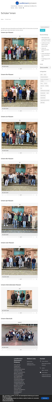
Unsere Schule (14, 6)
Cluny (42, 83)
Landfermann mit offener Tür (30, 6)
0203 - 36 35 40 (45, 370)
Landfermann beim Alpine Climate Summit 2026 (45, 44)
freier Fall (42, 85)
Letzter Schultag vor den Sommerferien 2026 (45, 55)
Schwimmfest (43, 97)
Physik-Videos (43, 95)
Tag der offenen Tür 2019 (45, 100)
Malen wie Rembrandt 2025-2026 (45, 50)
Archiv (16, 7)
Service (12, 7)
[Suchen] (23, 8)
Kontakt (20, 7)
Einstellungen (9, 398)
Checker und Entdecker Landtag (44, 80)
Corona (45, 83)
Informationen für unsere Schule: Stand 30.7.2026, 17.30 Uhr (46, 39)
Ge (41, 88)
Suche (42, 30)
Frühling (46, 85)
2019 (41, 74)
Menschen (20, 6)
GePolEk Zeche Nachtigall (45, 90)
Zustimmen (45, 398)
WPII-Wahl (42, 102)
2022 (45, 74)
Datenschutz (29, 361)
